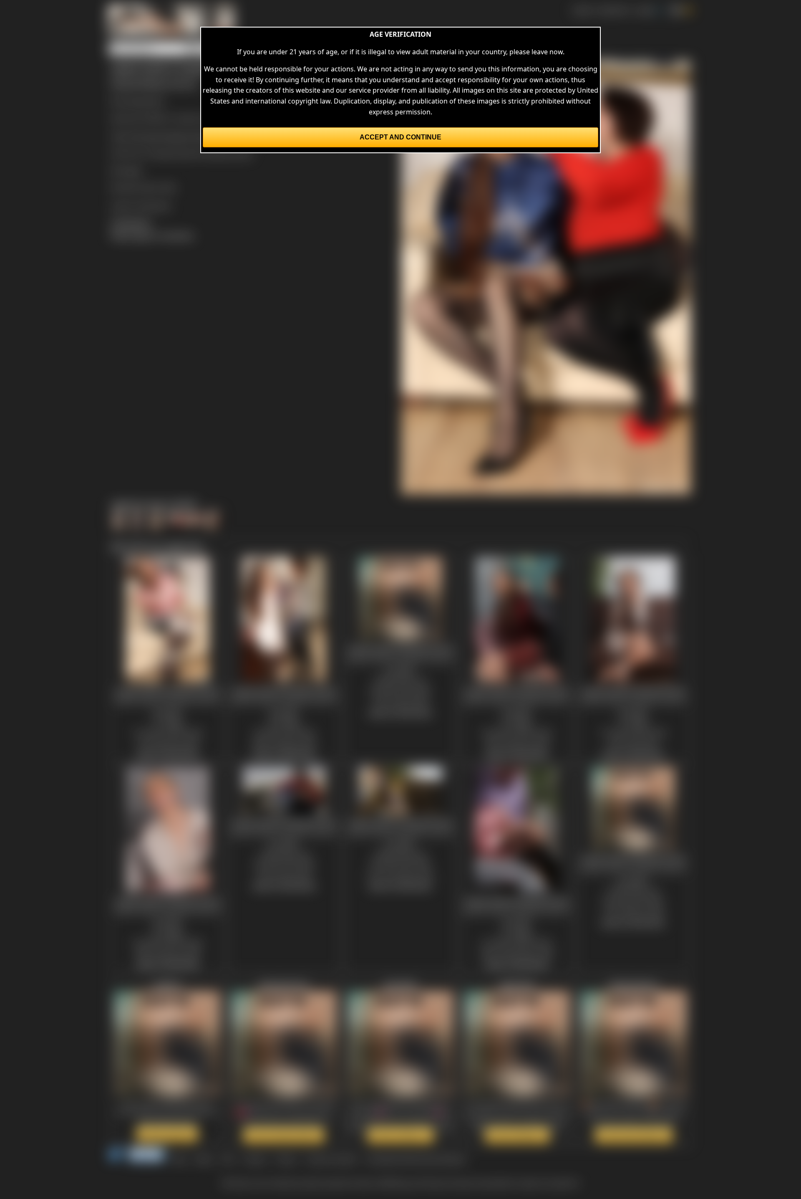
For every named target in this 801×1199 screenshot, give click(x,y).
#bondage (144, 136)
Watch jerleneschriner (283, 1135)
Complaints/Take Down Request (415, 1159)
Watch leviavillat (400, 1135)
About (204, 1159)
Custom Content (331, 1159)
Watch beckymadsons (633, 1135)
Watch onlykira (167, 1134)
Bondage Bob (142, 101)
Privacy (286, 1159)
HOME (582, 10)
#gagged (177, 136)
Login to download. (141, 205)
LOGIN (644, 10)
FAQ (228, 1159)
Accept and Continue (400, 137)
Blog (179, 1159)
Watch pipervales (517, 1135)
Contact (254, 1159)
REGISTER (613, 10)
